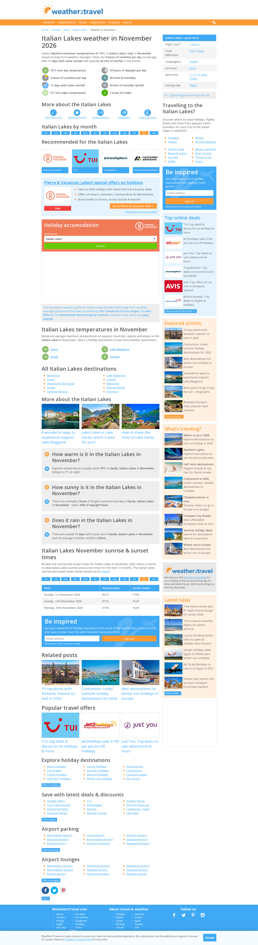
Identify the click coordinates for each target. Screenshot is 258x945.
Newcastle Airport (138, 843)
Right (193, 85)
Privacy (60, 920)
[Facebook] (45, 891)
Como (54, 349)
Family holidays (57, 774)
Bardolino (53, 375)
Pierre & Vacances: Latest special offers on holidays (93, 182)
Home (45, 30)
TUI (89, 801)
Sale (57, 208)
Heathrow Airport (98, 874)
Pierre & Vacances (137, 805)
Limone (114, 357)
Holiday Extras (135, 801)
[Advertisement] (162, 9)
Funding (79, 924)
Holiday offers (56, 801)
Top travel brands (58, 805)
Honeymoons (134, 766)
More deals (49, 819)
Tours (199, 161)
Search (127, 22)
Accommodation (205, 142)
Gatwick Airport (136, 835)
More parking (51, 850)
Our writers (81, 917)
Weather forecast (100, 117)
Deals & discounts (147, 117)
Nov (144, 133)
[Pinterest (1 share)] (63, 891)
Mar (65, 133)
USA (137, 927)
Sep (124, 133)
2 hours (194, 44)
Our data (80, 914)
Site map (61, 927)
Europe (56, 30)
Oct (134, 133)
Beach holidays (56, 766)
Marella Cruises (96, 813)
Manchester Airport (59, 835)
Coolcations (133, 770)
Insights (114, 22)
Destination (50, 234)
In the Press (76, 929)
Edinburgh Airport (98, 843)
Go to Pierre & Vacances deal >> (133, 206)
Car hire (173, 157)
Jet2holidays (94, 805)
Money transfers (205, 149)
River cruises (203, 153)
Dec (154, 133)
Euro (193, 68)
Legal (59, 924)
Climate (120, 927)
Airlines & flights (57, 809)
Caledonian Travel (137, 809)
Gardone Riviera (57, 391)
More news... (173, 693)
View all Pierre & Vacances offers (141, 211)
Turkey (139, 924)
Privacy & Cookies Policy (78, 939)
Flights (172, 142)
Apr (75, 133)
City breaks (54, 770)
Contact (60, 917)
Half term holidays (59, 778)
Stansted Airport (58, 839)
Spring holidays (97, 766)
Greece (138, 917)
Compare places (136, 774)
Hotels (199, 138)
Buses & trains (177, 153)
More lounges (51, 880)
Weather (49, 22)
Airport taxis (176, 149)
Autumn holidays (97, 774)
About (59, 914)
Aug (114, 133)
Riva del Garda (115, 387)
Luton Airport (96, 835)
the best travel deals (195, 577)
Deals (83, 22)
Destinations (67, 22)
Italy (66, 30)
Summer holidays (98, 770)
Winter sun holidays (99, 778)
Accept (209, 937)
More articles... (174, 416)
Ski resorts (133, 778)
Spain (138, 920)
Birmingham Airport (100, 839)
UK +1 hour (197, 51)
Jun (95, 133)
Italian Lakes (80, 30)
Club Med (132, 813)
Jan (45, 133)
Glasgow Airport (136, 839)
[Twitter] (54, 891)
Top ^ (46, 898)
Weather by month (77, 117)
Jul (105, 133)
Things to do (203, 157)
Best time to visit (53, 117)
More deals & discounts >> (180, 311)
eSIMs (171, 161)
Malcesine (112, 383)
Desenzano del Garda (60, 383)
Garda (54, 357)
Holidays (173, 138)
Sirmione (112, 391)
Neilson (91, 809)
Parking (120, 924)
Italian (194, 61)
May (85, 133)
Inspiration (97, 22)
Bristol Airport (56, 843)
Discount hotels (57, 813)
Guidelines (81, 920)
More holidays (51, 785)
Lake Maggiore (119, 349)
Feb (56, 133)
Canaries (139, 914)
